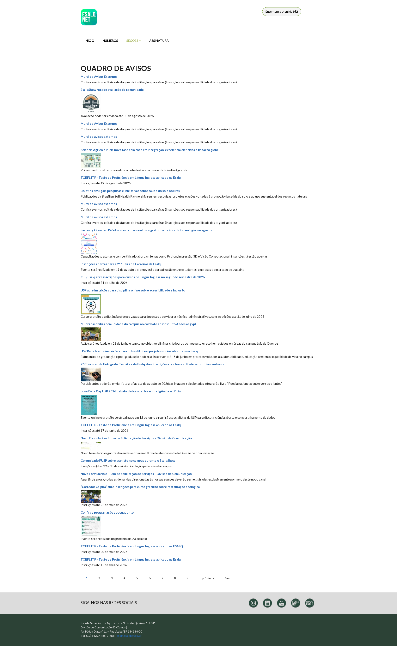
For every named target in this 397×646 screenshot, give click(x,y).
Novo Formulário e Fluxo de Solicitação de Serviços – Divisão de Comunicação (136, 438)
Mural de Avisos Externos (99, 76)
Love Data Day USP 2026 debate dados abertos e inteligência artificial (131, 391)
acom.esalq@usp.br (129, 635)
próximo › (208, 578)
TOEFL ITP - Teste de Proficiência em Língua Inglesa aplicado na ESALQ (132, 546)
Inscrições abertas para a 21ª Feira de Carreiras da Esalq (121, 264)
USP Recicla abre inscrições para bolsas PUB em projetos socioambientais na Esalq (139, 351)
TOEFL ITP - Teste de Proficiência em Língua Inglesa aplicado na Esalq (131, 177)
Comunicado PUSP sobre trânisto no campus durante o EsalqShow (128, 460)
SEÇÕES (132, 40)
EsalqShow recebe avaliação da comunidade (112, 89)
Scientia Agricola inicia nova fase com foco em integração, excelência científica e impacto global (150, 150)
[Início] (89, 17)
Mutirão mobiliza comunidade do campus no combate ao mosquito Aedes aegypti (139, 324)
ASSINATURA (159, 40)
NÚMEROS (110, 40)
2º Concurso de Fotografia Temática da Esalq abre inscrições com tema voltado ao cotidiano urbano (152, 364)
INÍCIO (89, 40)
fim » (228, 578)
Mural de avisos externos (99, 136)
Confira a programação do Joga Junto (107, 512)
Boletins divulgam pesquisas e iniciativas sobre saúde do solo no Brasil (131, 191)
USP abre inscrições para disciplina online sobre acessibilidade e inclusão (133, 290)
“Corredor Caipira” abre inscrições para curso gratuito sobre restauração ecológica (140, 487)
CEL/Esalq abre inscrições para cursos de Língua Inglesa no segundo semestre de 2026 (143, 277)
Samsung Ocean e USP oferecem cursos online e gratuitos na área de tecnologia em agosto (146, 230)
